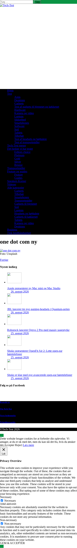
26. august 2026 (20, 291)
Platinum (19, 155)
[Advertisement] (38, 47)
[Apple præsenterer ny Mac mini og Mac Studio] (14, 282)
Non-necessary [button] (8, 520)
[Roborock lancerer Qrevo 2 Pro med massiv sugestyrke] (14, 323)
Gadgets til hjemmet (25, 203)
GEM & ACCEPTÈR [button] (12, 543)
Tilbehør (19, 135)
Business (12, 229)
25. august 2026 (20, 333)
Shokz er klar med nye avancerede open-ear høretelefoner (39, 374)
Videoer (11, 184)
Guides (18, 177)
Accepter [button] (9, 445)
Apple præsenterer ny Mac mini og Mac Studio (33, 288)
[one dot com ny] (10, 250)
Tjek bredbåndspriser (19, 232)
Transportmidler (16, 168)
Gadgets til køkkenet (26, 216)
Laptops (18, 116)
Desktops (19, 100)
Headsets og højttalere (26, 213)
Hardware (20, 109)
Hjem (10, 90)
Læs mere (28, 445)
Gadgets (19, 103)
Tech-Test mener (16, 145)
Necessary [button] (6, 497)
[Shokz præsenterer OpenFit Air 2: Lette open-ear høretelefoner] (14, 344)
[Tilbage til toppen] (2, 435)
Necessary (10, 500)
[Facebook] (42, 395)
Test (9, 93)
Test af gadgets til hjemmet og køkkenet (36, 106)
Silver (17, 161)
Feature (18, 174)
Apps (17, 97)
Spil (16, 129)
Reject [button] (18, 445)
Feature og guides (17, 171)
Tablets (18, 132)
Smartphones (21, 122)
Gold (17, 158)
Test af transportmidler (27, 142)
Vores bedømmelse (8, 415)
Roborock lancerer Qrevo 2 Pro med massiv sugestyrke (38, 330)
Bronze (18, 164)
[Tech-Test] (7, 5)
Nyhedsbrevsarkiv (8, 422)
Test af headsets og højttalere (30, 139)
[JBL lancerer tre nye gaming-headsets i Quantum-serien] (14, 303)
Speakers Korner (16, 181)
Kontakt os (5, 402)
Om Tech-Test (6, 409)
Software (19, 126)
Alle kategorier (15, 187)
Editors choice (22, 152)
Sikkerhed (20, 119)
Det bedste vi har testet (20, 148)
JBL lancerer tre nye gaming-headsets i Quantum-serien (38, 309)
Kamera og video (24, 113)
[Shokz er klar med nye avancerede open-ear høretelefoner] (14, 368)
